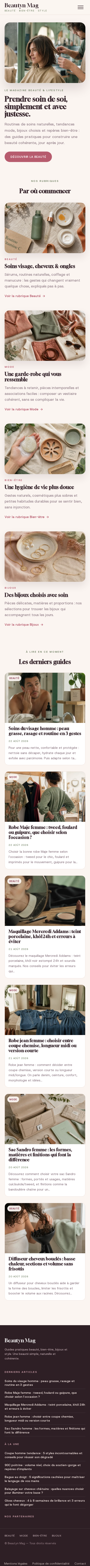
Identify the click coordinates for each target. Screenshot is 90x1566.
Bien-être (40, 1535)
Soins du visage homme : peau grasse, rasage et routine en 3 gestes (40, 1383)
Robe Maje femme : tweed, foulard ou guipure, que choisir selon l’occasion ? (41, 1395)
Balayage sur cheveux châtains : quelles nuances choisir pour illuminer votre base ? (44, 1491)
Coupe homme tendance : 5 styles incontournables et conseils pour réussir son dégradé (43, 1455)
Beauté (10, 1535)
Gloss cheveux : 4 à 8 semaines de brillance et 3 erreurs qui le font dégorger (45, 1502)
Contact (80, 1563)
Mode (24, 1535)
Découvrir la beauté (28, 157)
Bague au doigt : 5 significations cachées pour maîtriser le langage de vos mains (45, 1479)
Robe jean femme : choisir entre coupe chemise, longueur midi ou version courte (39, 1418)
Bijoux (57, 1535)
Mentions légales (15, 1563)
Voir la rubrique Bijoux (22, 625)
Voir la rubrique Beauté (23, 296)
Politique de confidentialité (50, 1563)
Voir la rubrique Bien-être (24, 517)
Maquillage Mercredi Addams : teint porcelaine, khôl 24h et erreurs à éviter (45, 1406)
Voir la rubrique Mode (21, 409)
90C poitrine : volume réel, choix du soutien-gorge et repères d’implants (43, 1467)
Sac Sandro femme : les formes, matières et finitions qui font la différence (45, 1430)
